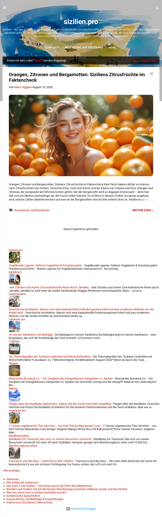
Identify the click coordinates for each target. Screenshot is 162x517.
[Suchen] (157, 8)
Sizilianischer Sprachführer (23, 495)
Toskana (14, 341)
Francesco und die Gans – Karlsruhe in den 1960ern (41, 461)
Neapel (13, 363)
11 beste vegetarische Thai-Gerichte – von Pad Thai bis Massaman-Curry (55, 425)
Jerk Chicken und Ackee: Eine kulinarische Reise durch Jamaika (48, 287)
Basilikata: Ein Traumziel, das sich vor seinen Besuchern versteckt (50, 439)
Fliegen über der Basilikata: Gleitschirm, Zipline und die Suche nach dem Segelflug (60, 403)
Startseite (52, 47)
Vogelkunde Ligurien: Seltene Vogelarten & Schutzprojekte (45, 265)
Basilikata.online (19, 435)
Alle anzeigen (144, 60)
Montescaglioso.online (23, 445)
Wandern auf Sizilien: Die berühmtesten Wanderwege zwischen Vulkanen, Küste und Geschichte (66, 489)
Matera (13, 388)
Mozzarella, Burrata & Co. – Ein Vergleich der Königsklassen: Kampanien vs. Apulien (61, 378)
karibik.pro (15, 272)
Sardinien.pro (17, 319)
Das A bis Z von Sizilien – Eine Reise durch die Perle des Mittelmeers (49, 485)
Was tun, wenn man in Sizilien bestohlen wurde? (36, 492)
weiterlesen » (142, 210)
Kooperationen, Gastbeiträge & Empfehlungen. (35, 499)
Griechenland (17, 294)
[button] (151, 74)
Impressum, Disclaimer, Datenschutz (29, 502)
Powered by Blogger (83, 508)
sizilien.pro (81, 21)
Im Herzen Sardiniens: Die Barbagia (31, 334)
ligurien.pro (16, 250)
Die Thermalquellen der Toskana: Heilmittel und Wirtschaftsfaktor (50, 356)
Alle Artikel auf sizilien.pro (84, 47)
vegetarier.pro (17, 410)
